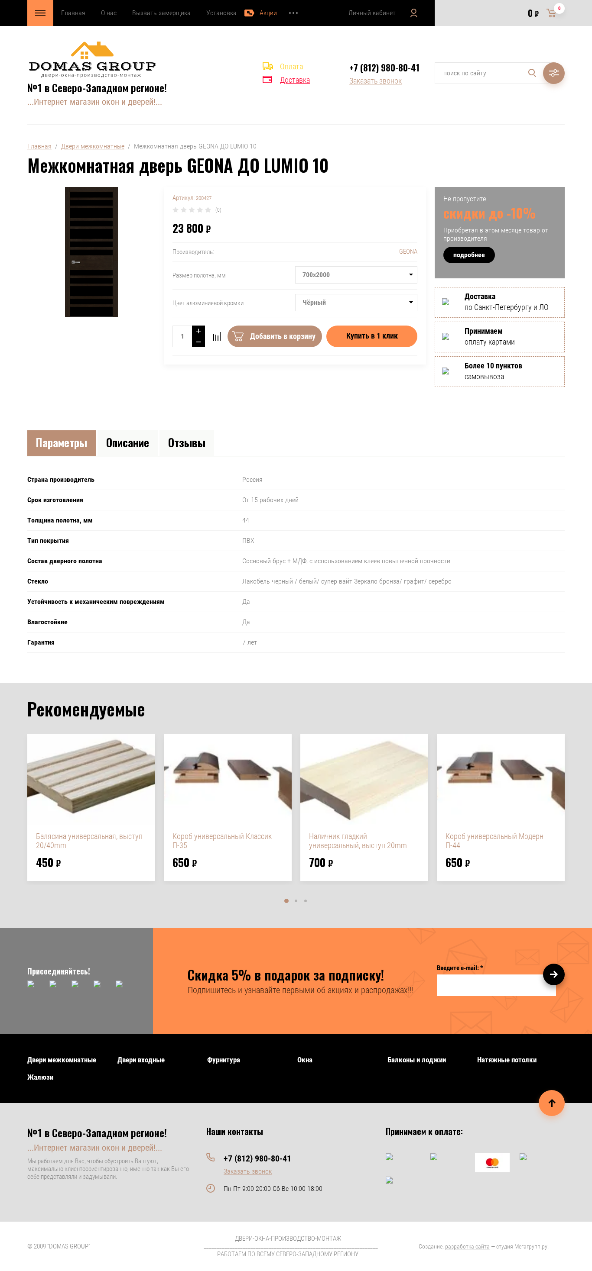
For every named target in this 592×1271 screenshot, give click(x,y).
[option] (91, 807)
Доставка (295, 79)
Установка (221, 13)
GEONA (408, 251)
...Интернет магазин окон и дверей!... (94, 102)
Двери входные (141, 1059)
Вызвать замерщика (161, 13)
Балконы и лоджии (416, 1059)
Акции (268, 13)
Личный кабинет (372, 13)
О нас (109, 13)
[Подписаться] (554, 974)
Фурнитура (223, 1059)
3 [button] (305, 901)
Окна (304, 1059)
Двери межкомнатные (92, 146)
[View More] (293, 13)
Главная (73, 13)
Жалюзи (40, 1077)
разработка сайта (467, 1246)
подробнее (469, 255)
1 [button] (286, 901)
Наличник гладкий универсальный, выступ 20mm (358, 841)
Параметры (61, 442)
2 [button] (296, 901)
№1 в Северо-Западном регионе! (97, 87)
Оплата (291, 66)
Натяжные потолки (507, 1059)
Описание (127, 442)
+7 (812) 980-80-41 (384, 67)
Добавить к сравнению (217, 336)
